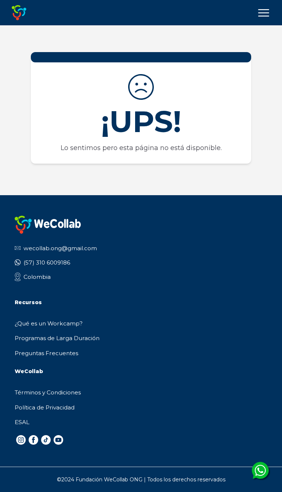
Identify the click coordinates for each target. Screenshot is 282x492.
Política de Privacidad (45, 407)
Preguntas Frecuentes (46, 353)
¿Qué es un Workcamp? (49, 323)
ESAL (22, 422)
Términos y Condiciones (48, 392)
